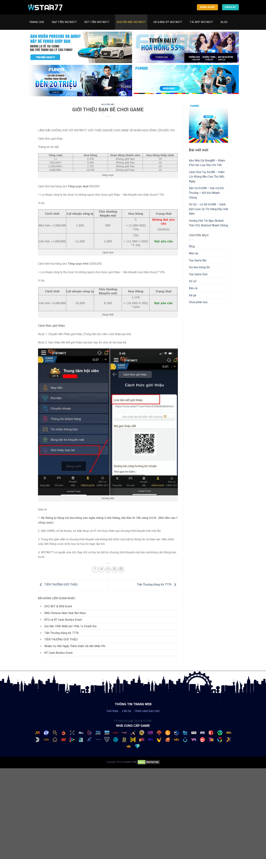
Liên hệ (126, 711)
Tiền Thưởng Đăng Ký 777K (154, 584)
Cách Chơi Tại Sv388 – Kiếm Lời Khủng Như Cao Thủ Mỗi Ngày (207, 176)
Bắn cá (193, 288)
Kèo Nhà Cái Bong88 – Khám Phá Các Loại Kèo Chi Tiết (207, 163)
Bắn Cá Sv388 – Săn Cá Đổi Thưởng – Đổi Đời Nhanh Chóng (206, 192)
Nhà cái (193, 253)
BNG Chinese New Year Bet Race (65, 613)
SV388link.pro (123, 721)
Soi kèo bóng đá (199, 267)
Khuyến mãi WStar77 (131, 22)
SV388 (147, 721)
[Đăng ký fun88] (208, 123)
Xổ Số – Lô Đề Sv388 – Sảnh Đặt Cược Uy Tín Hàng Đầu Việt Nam (208, 209)
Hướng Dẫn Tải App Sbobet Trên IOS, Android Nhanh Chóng (208, 223)
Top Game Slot (198, 274)
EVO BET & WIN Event (58, 606)
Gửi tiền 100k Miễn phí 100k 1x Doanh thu (70, 626)
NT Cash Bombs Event (58, 653)
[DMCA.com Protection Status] (149, 762)
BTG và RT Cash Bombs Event (63, 619)
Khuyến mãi (108, 104)
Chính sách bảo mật (147, 711)
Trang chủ (36, 22)
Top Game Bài (197, 260)
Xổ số (192, 281)
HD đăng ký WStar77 (167, 22)
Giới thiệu (112, 711)
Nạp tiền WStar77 (64, 22)
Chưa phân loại (198, 302)
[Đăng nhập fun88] (186, 80)
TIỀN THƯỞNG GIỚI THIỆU (61, 584)
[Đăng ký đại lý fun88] (79, 47)
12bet (137, 721)
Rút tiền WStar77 (97, 22)
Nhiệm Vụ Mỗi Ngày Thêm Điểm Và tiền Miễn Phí (74, 646)
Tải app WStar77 (201, 22)
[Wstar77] (45, 7)
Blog (224, 22)
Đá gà (192, 295)
